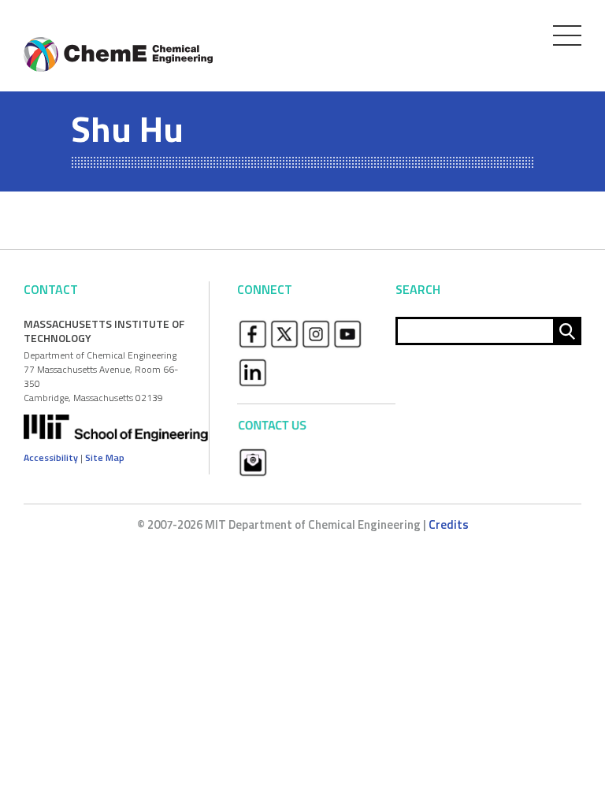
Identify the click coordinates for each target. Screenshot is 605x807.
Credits (449, 524)
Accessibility (51, 457)
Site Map (104, 457)
